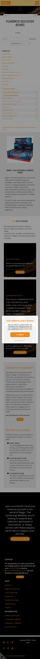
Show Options (20, 340)
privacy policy (27, 329)
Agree (21, 334)
